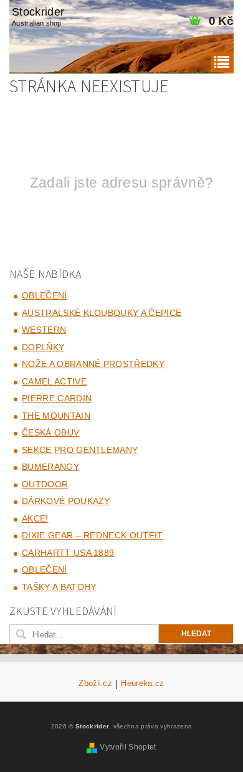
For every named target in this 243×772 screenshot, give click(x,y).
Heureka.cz (142, 683)
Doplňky (43, 347)
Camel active (54, 381)
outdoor (45, 484)
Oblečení (44, 295)
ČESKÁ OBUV (50, 432)
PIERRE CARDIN (57, 398)
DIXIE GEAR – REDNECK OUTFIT (92, 535)
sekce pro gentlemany (80, 450)
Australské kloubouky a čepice (101, 313)
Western (44, 330)
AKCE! (35, 518)
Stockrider (38, 16)
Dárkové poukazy (66, 501)
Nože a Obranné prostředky (93, 364)
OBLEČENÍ (44, 569)
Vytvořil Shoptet (128, 747)
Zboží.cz (95, 683)
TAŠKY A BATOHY (59, 587)
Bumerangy (50, 467)
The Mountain (56, 416)
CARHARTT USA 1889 (68, 553)
